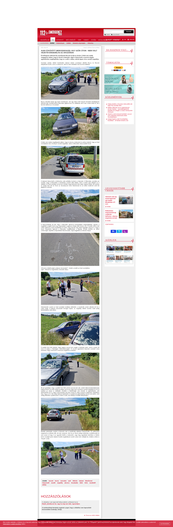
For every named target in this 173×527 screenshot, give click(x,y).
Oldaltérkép (116, 34)
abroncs (66, 483)
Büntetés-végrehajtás (79, 43)
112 (53, 40)
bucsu (57, 481)
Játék (93, 39)
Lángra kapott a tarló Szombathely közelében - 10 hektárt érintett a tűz (118, 119)
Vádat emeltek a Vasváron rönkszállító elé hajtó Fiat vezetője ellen (120, 104)
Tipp (79, 39)
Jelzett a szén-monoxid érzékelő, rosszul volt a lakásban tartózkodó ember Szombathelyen (120, 115)
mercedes (63, 481)
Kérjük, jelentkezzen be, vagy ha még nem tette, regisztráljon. (61, 504)
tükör (81, 483)
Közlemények (104, 39)
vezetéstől (92, 483)
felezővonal (88, 481)
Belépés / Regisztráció (114, 39)
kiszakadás (74, 483)
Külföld (69, 43)
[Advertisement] (86, 14)
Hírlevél (132, 39)
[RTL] (119, 231)
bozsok (51, 481)
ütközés (75, 481)
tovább (109, 206)
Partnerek (109, 224)
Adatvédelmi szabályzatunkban (12, 524)
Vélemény (90, 43)
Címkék (108, 34)
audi (69, 481)
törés (86, 483)
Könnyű (60, 39)
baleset (81, 481)
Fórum (116, 39)
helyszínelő (45, 483)
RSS (125, 39)
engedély (60, 483)
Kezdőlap (45, 39)
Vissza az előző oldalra (92, 515)
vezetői (53, 483)
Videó (86, 39)
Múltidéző (70, 39)
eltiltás (44, 485)
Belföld (52, 43)
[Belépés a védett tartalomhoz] (119, 89)
